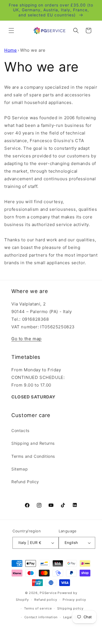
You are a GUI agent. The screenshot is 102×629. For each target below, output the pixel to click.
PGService (48, 593)
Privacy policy (74, 600)
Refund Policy (25, 481)
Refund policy (45, 600)
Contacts (20, 430)
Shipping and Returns (33, 443)
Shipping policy (70, 608)
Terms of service (38, 608)
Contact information (41, 617)
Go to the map (26, 338)
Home (10, 50)
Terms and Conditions (33, 456)
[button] (11, 30)
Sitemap (19, 469)
